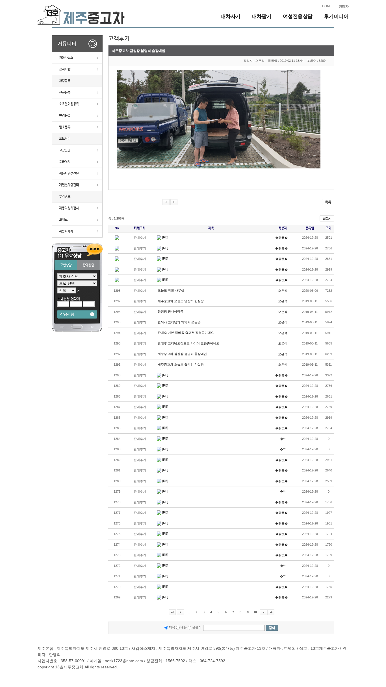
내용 (183, 627)
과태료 (63, 219)
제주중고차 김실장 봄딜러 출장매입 (182, 353)
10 (255, 612)
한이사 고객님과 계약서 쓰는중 (179, 322)
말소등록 (64, 127)
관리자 (344, 6)
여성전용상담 (298, 16)
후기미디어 (336, 16)
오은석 (282, 290)
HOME (327, 6)
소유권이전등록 (69, 104)
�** (282, 438)
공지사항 (64, 69)
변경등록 (64, 115)
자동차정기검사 (69, 208)
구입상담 (65, 265)
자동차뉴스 (66, 58)
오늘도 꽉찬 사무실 (171, 290)
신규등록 (64, 92)
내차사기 (230, 16)
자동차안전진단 (69, 173)
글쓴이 (196, 627)
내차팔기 (262, 16)
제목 (171, 627)
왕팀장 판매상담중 (170, 311)
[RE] (165, 237)
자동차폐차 (66, 231)
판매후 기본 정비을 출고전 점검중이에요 (186, 332)
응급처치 (64, 162)
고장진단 (64, 150)
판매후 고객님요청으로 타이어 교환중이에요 (188, 343)
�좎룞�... (282, 237)
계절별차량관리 (69, 185)
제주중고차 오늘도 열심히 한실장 (181, 301)
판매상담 (88, 265)
